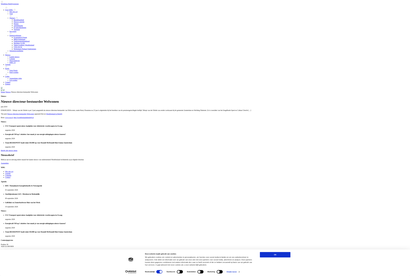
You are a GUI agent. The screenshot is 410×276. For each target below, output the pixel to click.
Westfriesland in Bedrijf (54, 114)
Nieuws (8, 92)
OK (275, 255)
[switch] (180, 271)
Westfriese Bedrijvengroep (10, 4)
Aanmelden (5, 163)
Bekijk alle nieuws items (9, 150)
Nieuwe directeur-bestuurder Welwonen (20, 114)
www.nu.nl (9, 117)
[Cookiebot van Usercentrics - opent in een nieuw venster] (131, 271)
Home (3, 92)
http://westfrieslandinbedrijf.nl (24, 117)
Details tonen (232, 272)
